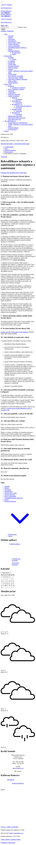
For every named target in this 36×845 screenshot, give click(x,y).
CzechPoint (11, 62)
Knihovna (11, 86)
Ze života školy (12, 129)
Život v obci (8, 84)
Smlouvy (10, 69)
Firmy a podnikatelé (14, 46)
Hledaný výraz (22, 27)
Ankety (14, 54)
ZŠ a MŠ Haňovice (10, 121)
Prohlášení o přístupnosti (8, 842)
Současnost (11, 39)
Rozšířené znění (14, 172)
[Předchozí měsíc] (1, 573)
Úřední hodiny (12, 74)
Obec (6, 34)
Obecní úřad (8, 56)
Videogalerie (12, 92)
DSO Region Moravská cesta (16, 118)
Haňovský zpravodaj (14, 94)
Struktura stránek (15, 839)
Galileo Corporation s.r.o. (16, 833)
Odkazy (14, 59)
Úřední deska (12, 64)
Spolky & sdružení (13, 96)
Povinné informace (13, 66)
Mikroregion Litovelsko (15, 116)
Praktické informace (14, 51)
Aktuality (11, 36)
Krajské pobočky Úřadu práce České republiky (14, 332)
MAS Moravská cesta (14, 119)
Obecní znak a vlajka (14, 42)
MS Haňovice (16, 113)
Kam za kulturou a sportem (16, 89)
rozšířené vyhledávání (7, 31)
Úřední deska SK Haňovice (24, 106)
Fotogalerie (19, 99)
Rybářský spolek (17, 109)
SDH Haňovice (16, 101)
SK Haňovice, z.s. (17, 104)
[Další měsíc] (10, 573)
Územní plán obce (13, 44)
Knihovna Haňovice (18, 783)
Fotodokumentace (13, 128)
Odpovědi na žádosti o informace (17, 79)
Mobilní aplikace (13, 82)
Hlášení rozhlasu (13, 67)
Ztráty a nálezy (12, 81)
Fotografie (11, 91)
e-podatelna (11, 61)
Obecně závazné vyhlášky (15, 77)
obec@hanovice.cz (6, 22)
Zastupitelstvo (12, 41)
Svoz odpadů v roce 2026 (15, 76)
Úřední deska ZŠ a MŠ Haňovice (18, 123)
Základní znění (5, 172)
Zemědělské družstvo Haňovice (17, 47)
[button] (19, 533)
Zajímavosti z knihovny (19, 87)
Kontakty (11, 57)
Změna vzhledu (5, 839)
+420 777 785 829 (6, 19)
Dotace (10, 49)
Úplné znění (23, 172)
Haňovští (14, 97)
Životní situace (16, 52)
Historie (10, 37)
